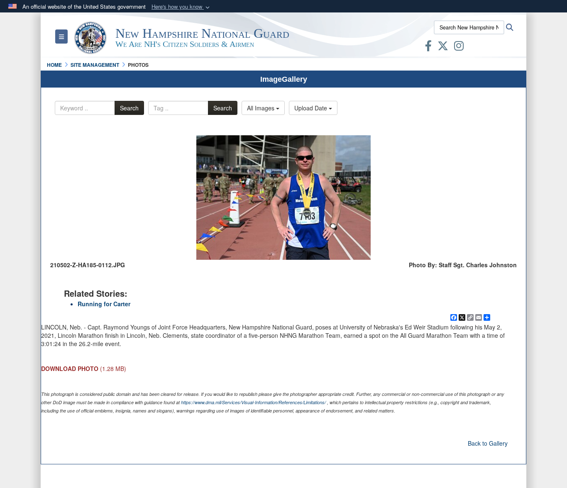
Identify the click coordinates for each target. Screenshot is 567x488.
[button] (181, 6)
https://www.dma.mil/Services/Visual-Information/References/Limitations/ (253, 402)
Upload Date (311, 108)
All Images (261, 108)
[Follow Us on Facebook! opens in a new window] (428, 47)
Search (129, 108)
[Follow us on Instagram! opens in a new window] (459, 47)
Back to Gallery (488, 443)
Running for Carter (104, 304)
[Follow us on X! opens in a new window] (442, 47)
